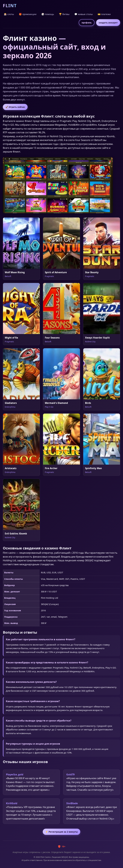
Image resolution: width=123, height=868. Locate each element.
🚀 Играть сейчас (15, 107)
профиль (87, 22)
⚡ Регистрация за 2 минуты (61, 831)
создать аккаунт (108, 22)
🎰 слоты (9, 14)
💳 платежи (104, 14)
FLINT (10, 5)
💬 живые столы (83, 14)
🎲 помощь (47, 14)
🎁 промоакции (27, 14)
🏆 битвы (64, 14)
